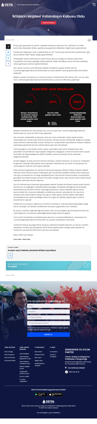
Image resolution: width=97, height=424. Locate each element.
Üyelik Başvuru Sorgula (40, 364)
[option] (52, 105)
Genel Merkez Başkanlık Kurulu (25, 358)
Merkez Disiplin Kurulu (25, 367)
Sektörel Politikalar (48, 23)
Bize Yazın (38, 358)
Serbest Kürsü (39, 355)
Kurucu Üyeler (24, 376)
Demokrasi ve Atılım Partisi (7, 5)
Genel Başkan (24, 354)
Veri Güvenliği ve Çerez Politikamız (48, 413)
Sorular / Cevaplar (53, 356)
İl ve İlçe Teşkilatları (23, 380)
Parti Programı (9, 355)
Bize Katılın (38, 352)
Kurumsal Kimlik (9, 360)
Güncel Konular (9, 358)
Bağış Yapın (39, 360)
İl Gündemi (53, 352)
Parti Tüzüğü (8, 352)
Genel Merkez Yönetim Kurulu (25, 363)
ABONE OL (48, 334)
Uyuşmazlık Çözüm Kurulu (24, 372)
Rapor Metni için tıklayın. (23, 235)
